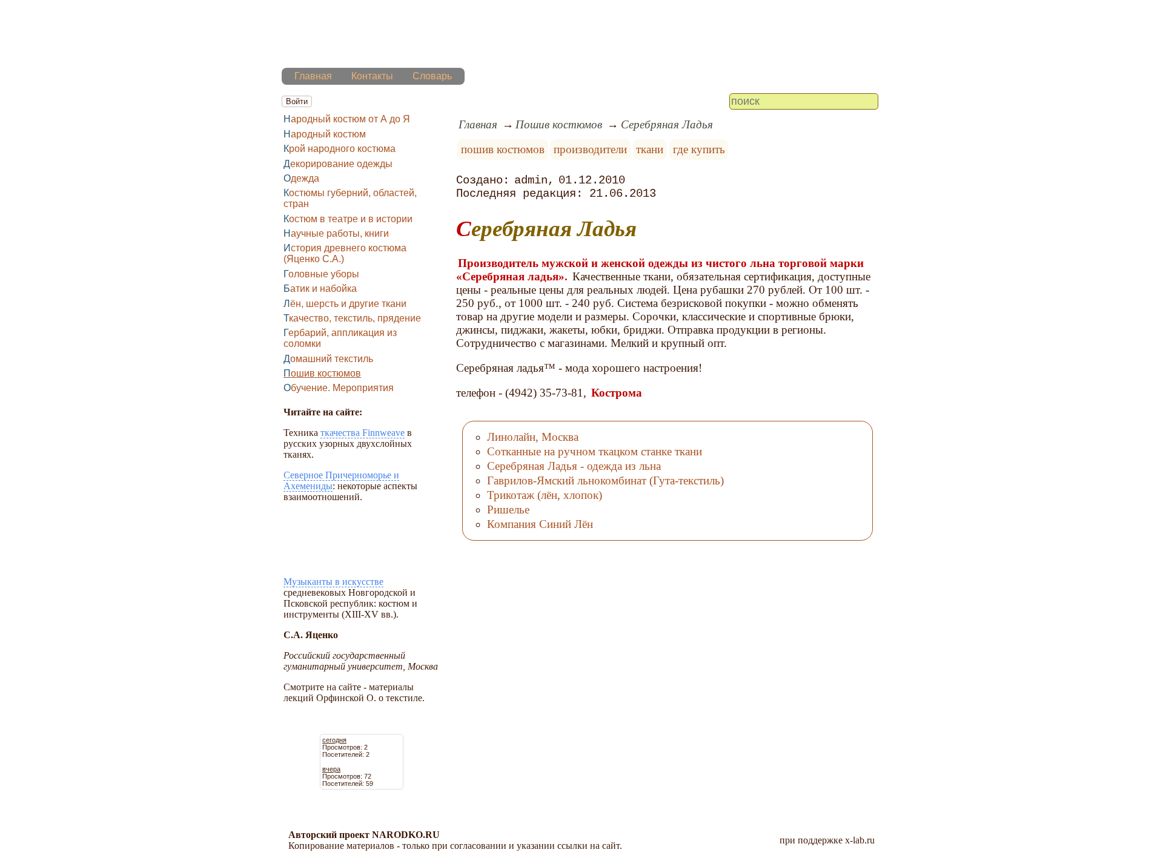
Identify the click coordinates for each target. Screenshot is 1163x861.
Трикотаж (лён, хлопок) (544, 495)
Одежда (301, 178)
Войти (297, 101)
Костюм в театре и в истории (348, 219)
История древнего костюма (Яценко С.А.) (344, 253)
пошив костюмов (503, 149)
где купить (699, 149)
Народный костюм (324, 134)
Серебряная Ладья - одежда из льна (574, 466)
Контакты (372, 76)
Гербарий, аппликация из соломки (340, 338)
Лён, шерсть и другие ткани (344, 304)
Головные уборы (321, 274)
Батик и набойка (320, 288)
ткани (649, 149)
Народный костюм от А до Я (346, 119)
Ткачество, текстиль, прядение (352, 318)
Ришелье (508, 509)
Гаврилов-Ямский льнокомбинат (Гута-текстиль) (605, 480)
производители (590, 149)
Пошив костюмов (322, 373)
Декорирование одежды (338, 164)
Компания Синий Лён (540, 524)
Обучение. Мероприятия (338, 388)
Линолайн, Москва (532, 437)
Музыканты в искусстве (333, 581)
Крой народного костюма (339, 149)
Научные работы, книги (336, 233)
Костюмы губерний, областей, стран (350, 198)
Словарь (432, 76)
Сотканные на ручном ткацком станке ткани (594, 451)
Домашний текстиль (328, 359)
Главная (313, 76)
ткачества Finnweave (362, 432)
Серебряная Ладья (667, 124)
